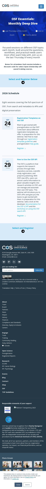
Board (4, 307)
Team (4, 304)
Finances (5, 320)
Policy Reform (7, 343)
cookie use (15, 479)
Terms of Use (20, 288)
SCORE (4, 364)
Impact (4, 315)
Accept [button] (18, 485)
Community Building (9, 340)
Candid (7, 428)
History (4, 317)
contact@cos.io (12, 257)
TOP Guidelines (8, 392)
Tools (4, 335)
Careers (4, 328)
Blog (4, 378)
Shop (4, 385)
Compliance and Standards (11, 322)
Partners (5, 310)
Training (5, 338)
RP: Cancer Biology (8, 366)
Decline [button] (27, 485)
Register (21, 148)
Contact (5, 381)
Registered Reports (8, 356)
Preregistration (7, 353)
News (4, 312)
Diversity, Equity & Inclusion (11, 325)
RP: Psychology (7, 369)
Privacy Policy (29, 477)
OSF (3, 388)
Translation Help (7, 288)
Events (4, 374)
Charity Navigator (35, 426)
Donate (7, 346)
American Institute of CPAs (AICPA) (28, 437)
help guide (34, 144)
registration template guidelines (27, 140)
